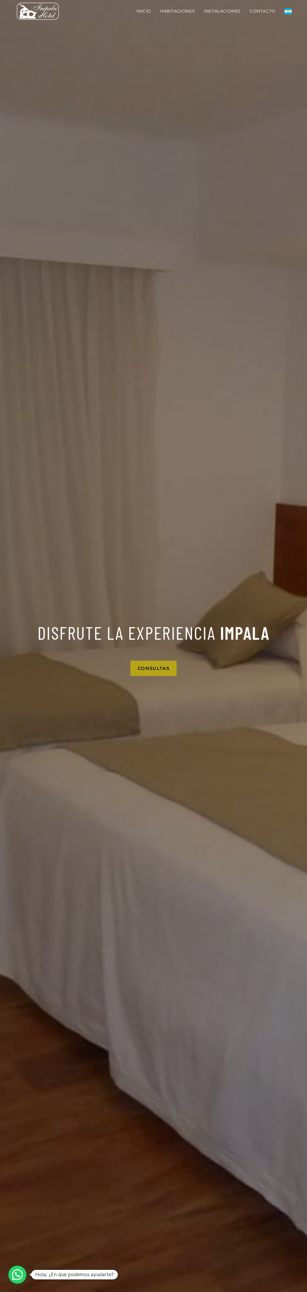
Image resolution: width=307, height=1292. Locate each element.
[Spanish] (288, 11)
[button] (17, 1275)
